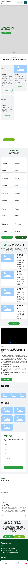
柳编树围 (17, 170)
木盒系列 (4, 105)
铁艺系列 (4, 74)
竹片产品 (17, 74)
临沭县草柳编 (5, 505)
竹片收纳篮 (17, 231)
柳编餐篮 (4, 170)
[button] (10, 342)
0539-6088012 (11, 548)
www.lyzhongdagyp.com (12, 552)
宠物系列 (17, 200)
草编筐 (16, 185)
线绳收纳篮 (4, 231)
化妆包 (3, 215)
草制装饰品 (4, 200)
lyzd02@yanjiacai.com (11, 550)
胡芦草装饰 (4, 185)
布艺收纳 (17, 215)
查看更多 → (6, 32)
